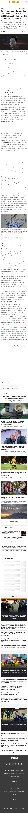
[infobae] (14, 2)
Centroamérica (21, 773)
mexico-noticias (14, 388)
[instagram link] (13, 764)
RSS (18, 776)
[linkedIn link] (21, 764)
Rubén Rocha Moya (23, 4)
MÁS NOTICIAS (14, 521)
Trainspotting (5, 4)
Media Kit (14, 794)
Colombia (17, 770)
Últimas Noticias (12, 776)
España (21, 770)
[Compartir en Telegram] (18, 59)
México (2, 8)
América (7, 770)
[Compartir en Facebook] (9, 59)
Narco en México (5, 388)
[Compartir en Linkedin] (15, 59)
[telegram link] (18, 764)
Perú (16, 773)
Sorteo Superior (16, 4)
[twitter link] (10, 764)
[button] (2, 1)
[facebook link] (7, 764)
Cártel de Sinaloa (14, 385)
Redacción (12, 784)
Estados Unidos (7, 773)
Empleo (16, 784)
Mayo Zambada (5, 385)
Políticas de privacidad (19, 802)
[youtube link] (15, 764)
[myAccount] (26, 2)
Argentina (12, 770)
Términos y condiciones (9, 802)
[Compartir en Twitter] (12, 59)
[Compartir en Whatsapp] (6, 59)
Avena (10, 4)
